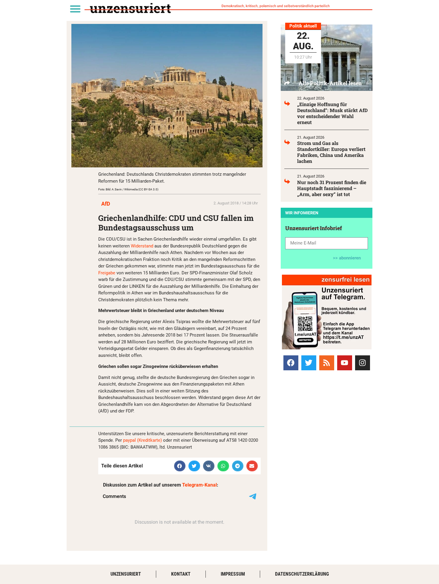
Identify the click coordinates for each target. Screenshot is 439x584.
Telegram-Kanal (199, 485)
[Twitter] (308, 362)
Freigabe (107, 273)
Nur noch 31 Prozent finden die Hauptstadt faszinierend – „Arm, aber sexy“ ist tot (331, 188)
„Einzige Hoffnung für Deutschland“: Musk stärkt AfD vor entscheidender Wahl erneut (332, 113)
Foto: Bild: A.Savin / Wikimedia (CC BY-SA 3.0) (128, 189)
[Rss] (326, 362)
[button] (75, 8)
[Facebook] (290, 362)
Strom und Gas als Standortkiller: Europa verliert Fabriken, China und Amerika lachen (331, 152)
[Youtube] (344, 362)
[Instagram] (362, 362)
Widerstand (142, 246)
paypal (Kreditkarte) (142, 440)
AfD (105, 204)
